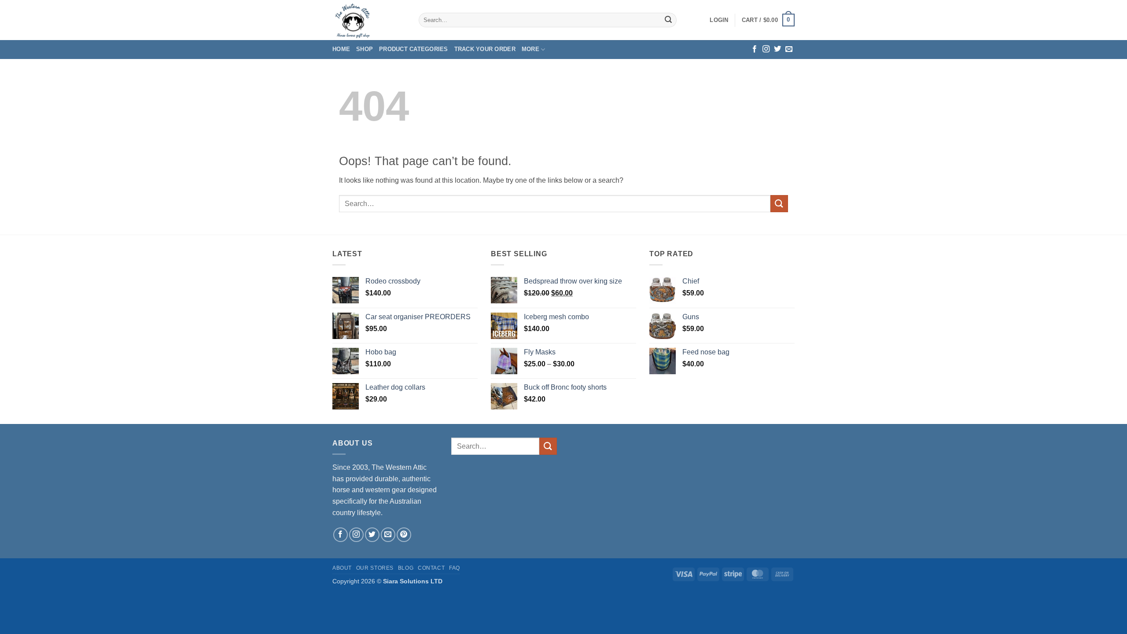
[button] (719, 20)
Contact (431, 568)
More (530, 49)
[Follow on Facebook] (754, 49)
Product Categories (413, 49)
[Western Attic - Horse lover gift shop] (368, 20)
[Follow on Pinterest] (404, 534)
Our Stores (375, 568)
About (342, 568)
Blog (405, 568)
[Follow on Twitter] (777, 49)
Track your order (485, 49)
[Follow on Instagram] (766, 49)
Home (341, 49)
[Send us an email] (788, 49)
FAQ (454, 568)
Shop (364, 49)
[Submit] (668, 20)
